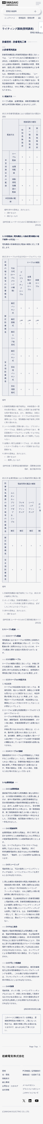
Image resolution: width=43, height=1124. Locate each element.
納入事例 (5, 1082)
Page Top (33, 1046)
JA (22, 2)
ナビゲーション (19, 11)
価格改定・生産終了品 (31, 1075)
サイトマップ (38, 3)
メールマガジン (29, 1085)
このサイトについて (30, 1093)
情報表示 (5, 1078)
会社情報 (5, 1090)
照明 (4, 1071)
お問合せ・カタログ (10, 1086)
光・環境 (5, 1075)
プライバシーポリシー (31, 1089)
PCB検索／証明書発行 (31, 1071)
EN (25, 2)
